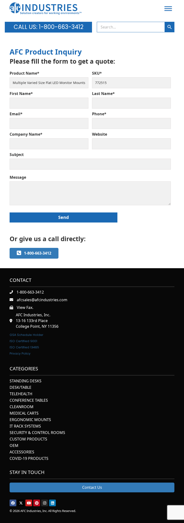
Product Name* (24, 73)
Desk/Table (20, 387)
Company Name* (26, 134)
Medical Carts (24, 413)
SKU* (97, 73)
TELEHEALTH (21, 394)
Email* (16, 114)
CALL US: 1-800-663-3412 (48, 27)
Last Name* (103, 93)
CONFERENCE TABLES (29, 400)
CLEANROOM (22, 407)
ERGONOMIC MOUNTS (30, 420)
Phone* (99, 114)
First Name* (21, 93)
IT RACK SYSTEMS (25, 426)
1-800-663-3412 (30, 292)
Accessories (22, 452)
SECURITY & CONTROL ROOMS (37, 433)
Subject (17, 154)
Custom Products (28, 439)
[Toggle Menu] (168, 8)
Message (18, 177)
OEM (14, 446)
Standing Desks (25, 381)
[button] (13, 503)
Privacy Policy (20, 353)
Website (99, 134)
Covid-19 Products (29, 458)
